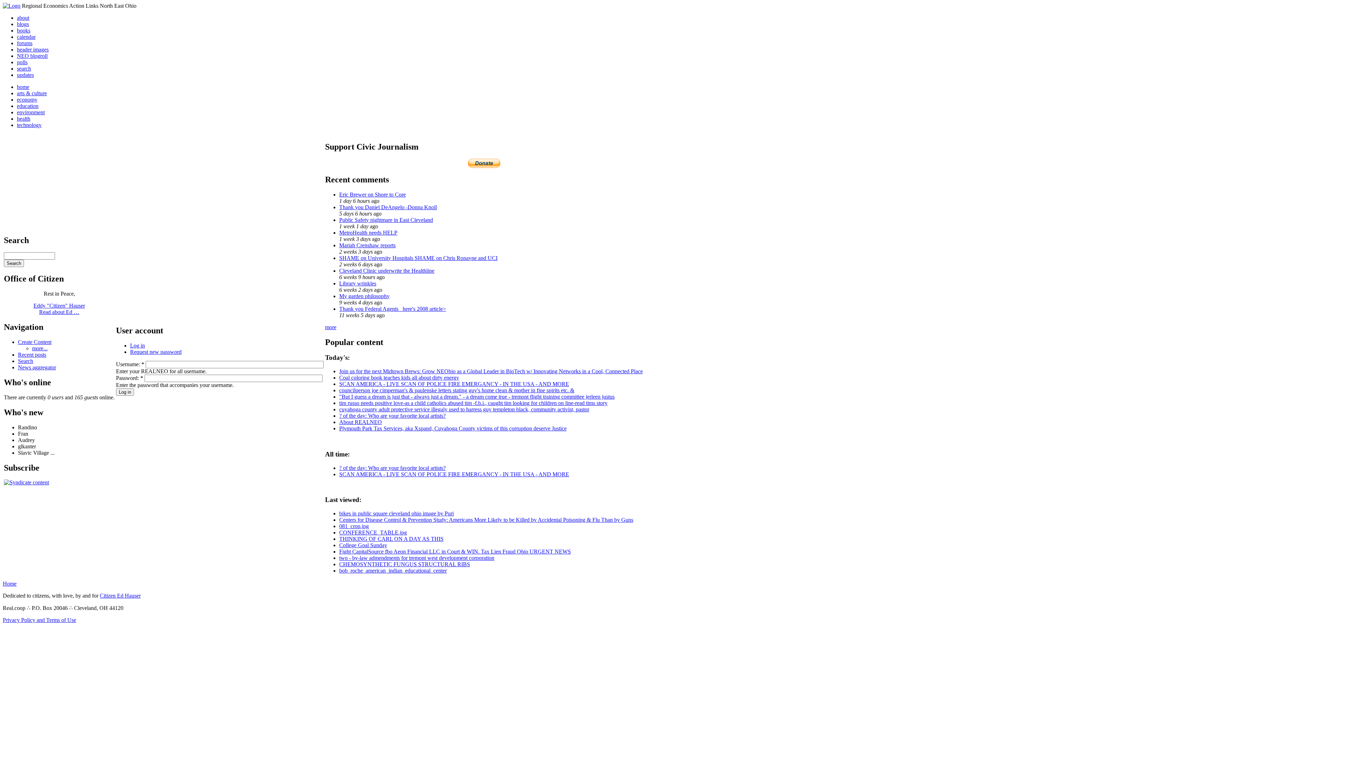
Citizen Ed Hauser (120, 596)
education (27, 106)
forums (24, 43)
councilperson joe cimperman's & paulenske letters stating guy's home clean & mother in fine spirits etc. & (456, 390)
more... (40, 348)
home (23, 87)
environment (31, 112)
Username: (130, 364)
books (23, 31)
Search (25, 361)
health (23, 119)
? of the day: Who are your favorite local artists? (392, 416)
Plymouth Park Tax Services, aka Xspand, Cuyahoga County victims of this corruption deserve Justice (453, 428)
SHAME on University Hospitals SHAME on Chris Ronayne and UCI (418, 258)
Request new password (156, 352)
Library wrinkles (357, 283)
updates (25, 75)
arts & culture (32, 93)
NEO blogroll (32, 56)
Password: (129, 378)
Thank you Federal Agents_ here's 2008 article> (392, 309)
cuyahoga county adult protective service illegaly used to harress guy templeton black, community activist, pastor (464, 409)
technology (29, 125)
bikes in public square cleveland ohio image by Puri (396, 513)
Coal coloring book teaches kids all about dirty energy (399, 378)
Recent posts (32, 355)
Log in (137, 346)
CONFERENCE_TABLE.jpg (373, 533)
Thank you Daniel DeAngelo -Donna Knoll (388, 207)
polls (22, 62)
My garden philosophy (364, 296)
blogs (23, 24)
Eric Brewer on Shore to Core (372, 195)
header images (33, 50)
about (23, 18)
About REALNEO (360, 422)
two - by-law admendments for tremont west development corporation (416, 558)
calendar (26, 37)
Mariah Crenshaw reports (367, 245)
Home (10, 584)
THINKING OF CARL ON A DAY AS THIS (391, 539)
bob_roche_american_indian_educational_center (393, 571)
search (24, 69)
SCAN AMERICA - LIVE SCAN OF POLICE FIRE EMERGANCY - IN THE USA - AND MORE (454, 384)
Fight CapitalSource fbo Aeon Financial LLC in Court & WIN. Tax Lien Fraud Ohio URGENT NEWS (455, 552)
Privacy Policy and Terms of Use (39, 620)
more (330, 327)
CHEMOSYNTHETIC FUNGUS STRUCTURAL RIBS (404, 564)
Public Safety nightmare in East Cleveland (386, 220)
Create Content (34, 342)
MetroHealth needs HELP (368, 233)
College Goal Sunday (363, 545)
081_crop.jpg (354, 526)
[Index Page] (11, 6)
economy (27, 100)
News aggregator (37, 367)
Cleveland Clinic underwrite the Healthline (386, 271)
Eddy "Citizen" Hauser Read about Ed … (59, 309)
